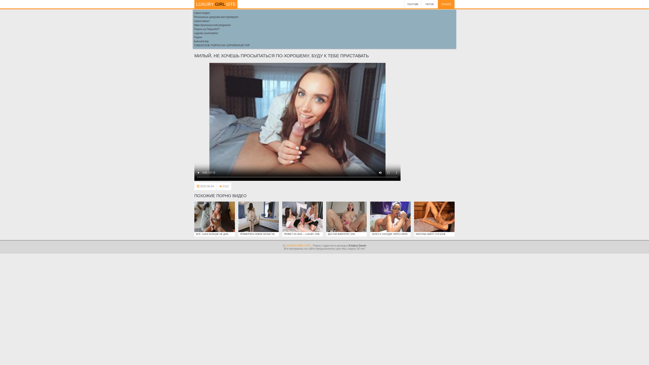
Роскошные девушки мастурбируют (216, 17)
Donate (446, 4)
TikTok (429, 4)
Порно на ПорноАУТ (207, 29)
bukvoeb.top (201, 41)
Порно (198, 37)
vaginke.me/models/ (206, 33)
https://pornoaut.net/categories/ (212, 25)
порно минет (202, 21)
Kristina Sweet (357, 245)
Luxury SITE (216, 4)
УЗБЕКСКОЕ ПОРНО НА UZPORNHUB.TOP (222, 45)
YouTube (412, 4)
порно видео (202, 12)
